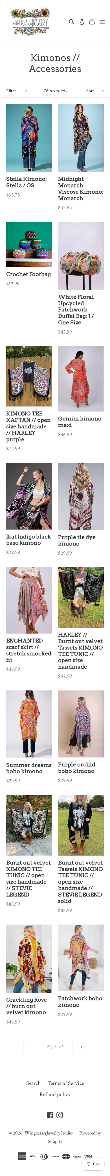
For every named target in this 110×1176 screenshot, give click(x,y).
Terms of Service (65, 1083)
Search (33, 1083)
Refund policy (55, 1094)
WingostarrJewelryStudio (48, 1133)
